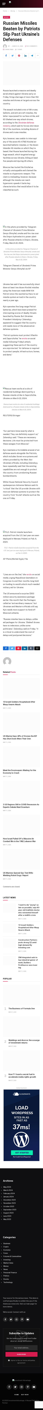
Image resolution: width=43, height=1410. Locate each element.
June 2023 (7, 1216)
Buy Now (25, 1394)
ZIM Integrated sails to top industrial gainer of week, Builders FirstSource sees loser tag (28, 962)
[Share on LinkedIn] (25, 55)
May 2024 (7, 1187)
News (5, 1269)
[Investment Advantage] (26, 4)
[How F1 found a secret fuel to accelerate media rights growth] (21, 1060)
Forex (5, 1253)
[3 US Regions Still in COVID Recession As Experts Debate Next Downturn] (21, 791)
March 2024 (8, 1190)
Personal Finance (10, 1273)
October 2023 (8, 1206)
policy (33, 1360)
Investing (7, 1260)
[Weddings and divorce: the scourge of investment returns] (21, 1026)
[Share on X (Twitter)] (12, 55)
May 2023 (7, 1219)
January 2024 (8, 1197)
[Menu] (3, 4)
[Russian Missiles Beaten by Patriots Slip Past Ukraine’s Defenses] (21, 73)
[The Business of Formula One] (21, 995)
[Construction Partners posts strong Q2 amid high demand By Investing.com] (9, 943)
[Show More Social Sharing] (37, 55)
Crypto (6, 1247)
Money (6, 17)
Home (16, 1394)
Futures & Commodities (12, 1256)
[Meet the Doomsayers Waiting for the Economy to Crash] (21, 756)
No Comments (32, 46)
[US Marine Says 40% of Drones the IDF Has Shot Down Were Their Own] (21, 722)
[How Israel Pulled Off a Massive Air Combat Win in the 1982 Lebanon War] (21, 825)
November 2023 (9, 1203)
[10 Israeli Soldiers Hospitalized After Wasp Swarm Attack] (21, 688)
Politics (6, 1276)
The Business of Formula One (21, 1008)
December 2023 (9, 1200)
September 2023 (9, 1210)
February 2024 (9, 1193)
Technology (8, 1282)
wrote (24, 338)
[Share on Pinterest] (19, 55)
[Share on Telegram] (32, 55)
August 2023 (8, 1213)
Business (6, 1243)
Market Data (8, 1263)
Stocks (6, 1279)
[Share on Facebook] (6, 55)
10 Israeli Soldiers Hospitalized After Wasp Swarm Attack (28, 927)
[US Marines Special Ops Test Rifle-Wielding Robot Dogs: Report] (21, 859)
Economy (6, 1250)
